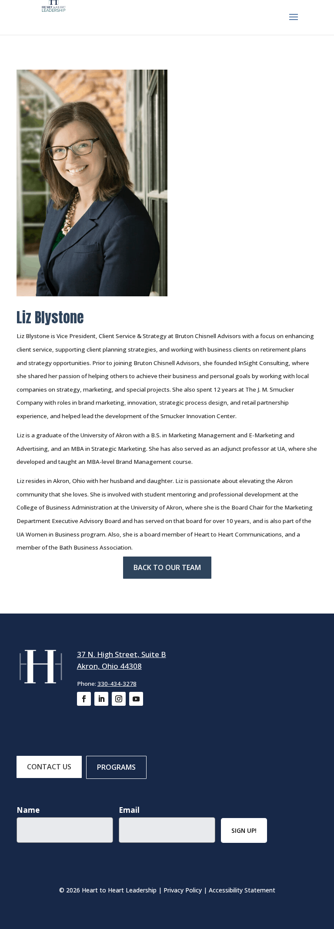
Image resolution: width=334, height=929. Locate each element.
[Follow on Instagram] (119, 699)
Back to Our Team (167, 567)
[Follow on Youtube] (136, 699)
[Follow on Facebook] (84, 699)
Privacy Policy (183, 890)
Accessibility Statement (242, 890)
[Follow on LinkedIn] (101, 699)
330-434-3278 (117, 684)
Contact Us (49, 766)
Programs (116, 767)
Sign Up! (244, 830)
